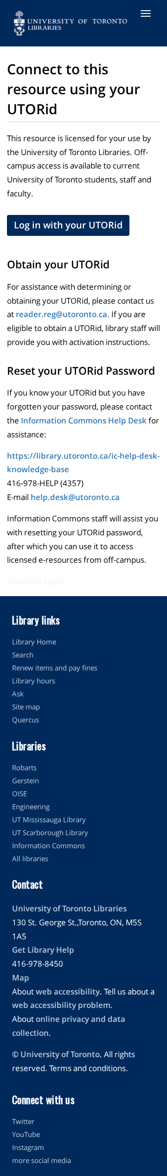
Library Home (34, 641)
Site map (26, 706)
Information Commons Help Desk (84, 420)
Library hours (33, 680)
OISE (19, 793)
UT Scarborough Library (50, 832)
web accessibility (68, 991)
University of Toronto (60, 1054)
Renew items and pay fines (54, 667)
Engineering (31, 806)
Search (22, 654)
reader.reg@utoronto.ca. (62, 314)
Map (20, 977)
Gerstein (25, 780)
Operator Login (35, 581)
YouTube (26, 1134)
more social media (41, 1160)
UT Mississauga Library (49, 819)
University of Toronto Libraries (69, 908)
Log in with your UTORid (68, 225)
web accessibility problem (61, 1005)
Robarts (24, 767)
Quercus (25, 719)
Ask (18, 693)
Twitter (23, 1121)
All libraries (30, 858)
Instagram (28, 1147)
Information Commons (48, 845)
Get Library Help (43, 949)
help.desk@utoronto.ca (75, 497)
